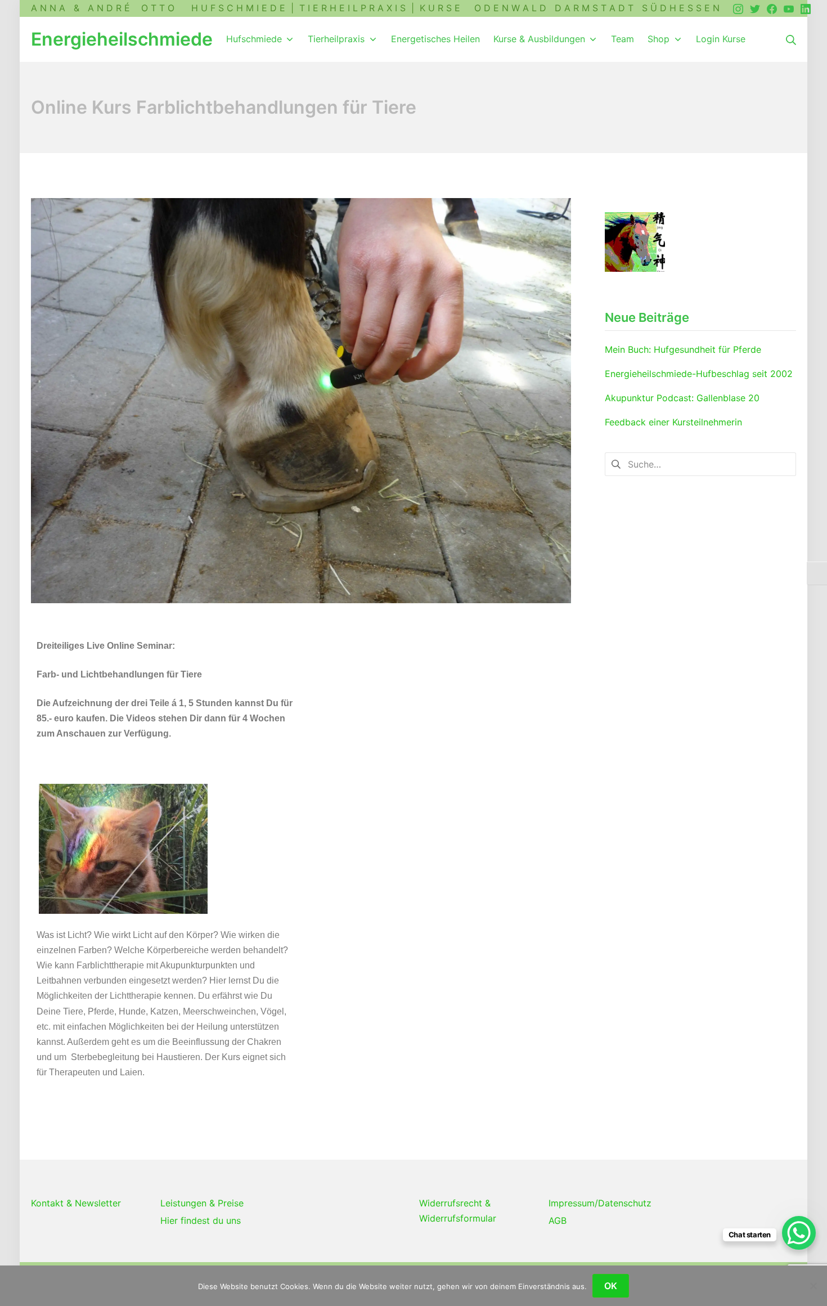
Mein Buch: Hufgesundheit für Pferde (683, 349)
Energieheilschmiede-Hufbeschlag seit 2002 (699, 373)
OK (610, 1285)
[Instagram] (738, 8)
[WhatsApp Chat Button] (799, 1233)
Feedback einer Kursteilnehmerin (673, 422)
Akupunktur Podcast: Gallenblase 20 (682, 397)
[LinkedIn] (806, 8)
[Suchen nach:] (700, 463)
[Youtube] (789, 8)
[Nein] (813, 1285)
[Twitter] (755, 8)
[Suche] (791, 39)
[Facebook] (772, 8)
